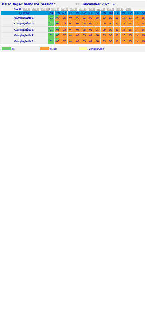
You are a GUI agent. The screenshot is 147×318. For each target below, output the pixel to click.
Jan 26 (35, 9)
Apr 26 (64, 9)
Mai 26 (73, 9)
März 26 (55, 9)
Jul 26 (92, 9)
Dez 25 (26, 9)
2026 (128, 9)
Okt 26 (119, 9)
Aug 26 (101, 9)
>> (113, 4)
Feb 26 (45, 9)
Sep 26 (110, 9)
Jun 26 (82, 9)
